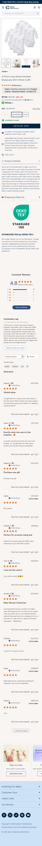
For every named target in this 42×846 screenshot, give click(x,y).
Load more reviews (21, 731)
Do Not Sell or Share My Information (15, 832)
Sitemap (33, 827)
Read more (17, 621)
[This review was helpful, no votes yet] (32, 414)
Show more (8, 371)
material (15, 366)
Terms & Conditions (21, 827)
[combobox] (21, 13)
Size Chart (36, 109)
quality (7, 366)
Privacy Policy (7, 827)
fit (27, 366)
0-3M (26, 114)
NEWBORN (16, 114)
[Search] (38, 13)
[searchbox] (12, 356)
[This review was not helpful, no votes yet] (36, 414)
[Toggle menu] (3, 7)
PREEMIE (7, 115)
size (22, 366)
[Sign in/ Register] (34, 7)
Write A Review (21, 307)
